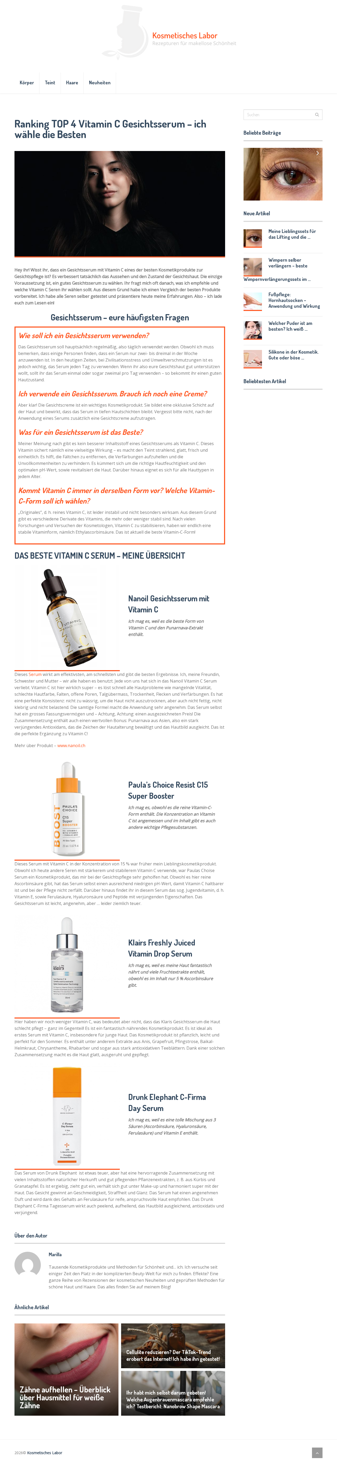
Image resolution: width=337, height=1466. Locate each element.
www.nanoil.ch (71, 745)
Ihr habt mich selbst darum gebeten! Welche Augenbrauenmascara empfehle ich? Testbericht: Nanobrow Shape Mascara (173, 1399)
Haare (72, 82)
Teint (50, 82)
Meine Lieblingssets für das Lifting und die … (292, 234)
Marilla (55, 1254)
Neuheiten (100, 82)
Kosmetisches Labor (44, 1452)
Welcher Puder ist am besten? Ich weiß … (290, 326)
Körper (27, 82)
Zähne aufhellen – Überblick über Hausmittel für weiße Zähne (65, 1397)
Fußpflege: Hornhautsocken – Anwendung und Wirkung (294, 300)
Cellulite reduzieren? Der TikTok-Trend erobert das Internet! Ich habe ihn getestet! (173, 1355)
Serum (35, 674)
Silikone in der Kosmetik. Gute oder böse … (294, 355)
